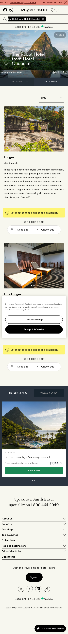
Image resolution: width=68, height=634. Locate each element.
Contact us (8, 556)
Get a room (51, 82)
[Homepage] (34, 10)
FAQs (14, 608)
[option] (34, 439)
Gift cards (44, 608)
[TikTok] (47, 589)
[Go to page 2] (31, 148)
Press (19, 608)
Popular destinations (14, 545)
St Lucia (17, 50)
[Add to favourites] (6, 63)
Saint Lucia (30, 50)
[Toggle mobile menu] (63, 10)
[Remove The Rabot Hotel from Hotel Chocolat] (43, 19)
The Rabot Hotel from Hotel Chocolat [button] (20, 19)
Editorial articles (11, 551)
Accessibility (56, 608)
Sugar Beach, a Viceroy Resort (27, 457)
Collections (8, 540)
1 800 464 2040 (45, 504)
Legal (8, 608)
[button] (18, 393)
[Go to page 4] (36, 148)
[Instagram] (21, 589)
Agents (26, 608)
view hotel (34, 470)
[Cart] (57, 10)
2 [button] (38, 482)
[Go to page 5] (39, 148)
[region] (34, 317)
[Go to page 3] (34, 148)
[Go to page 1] (28, 148)
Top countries (10, 534)
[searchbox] (57, 19)
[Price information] (66, 72)
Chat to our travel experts (52, 628)
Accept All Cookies (34, 329)
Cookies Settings (34, 319)
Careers (34, 608)
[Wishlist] (53, 10)
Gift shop (7, 529)
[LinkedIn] (38, 589)
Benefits (7, 524)
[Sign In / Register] (5, 10)
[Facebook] (30, 589)
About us (7, 518)
